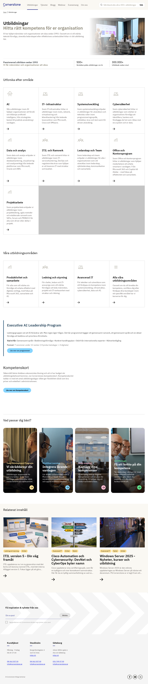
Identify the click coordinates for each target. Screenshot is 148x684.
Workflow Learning (51, 463)
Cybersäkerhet (121, 104)
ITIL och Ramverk (52, 150)
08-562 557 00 (35, 661)
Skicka (65, 615)
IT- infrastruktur (51, 104)
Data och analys (16, 150)
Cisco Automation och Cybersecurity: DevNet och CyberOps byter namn (71, 559)
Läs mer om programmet (20, 350)
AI (8, 104)
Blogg (52, 5)
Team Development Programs (20, 463)
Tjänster (44, 5)
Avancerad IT (85, 277)
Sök (141, 5)
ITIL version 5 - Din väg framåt (20, 558)
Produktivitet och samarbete (17, 279)
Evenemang (73, 5)
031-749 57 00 (58, 661)
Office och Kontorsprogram (122, 152)
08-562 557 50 (12, 661)
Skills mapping (85, 463)
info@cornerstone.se (14, 664)
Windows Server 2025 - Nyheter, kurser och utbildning (117, 559)
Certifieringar (120, 461)
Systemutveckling (88, 104)
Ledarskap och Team (89, 150)
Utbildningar (32, 5)
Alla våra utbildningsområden (125, 279)
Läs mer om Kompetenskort (17, 390)
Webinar (61, 5)
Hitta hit (33, 655)
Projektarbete (15, 202)
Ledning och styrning (54, 277)
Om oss (84, 5)
